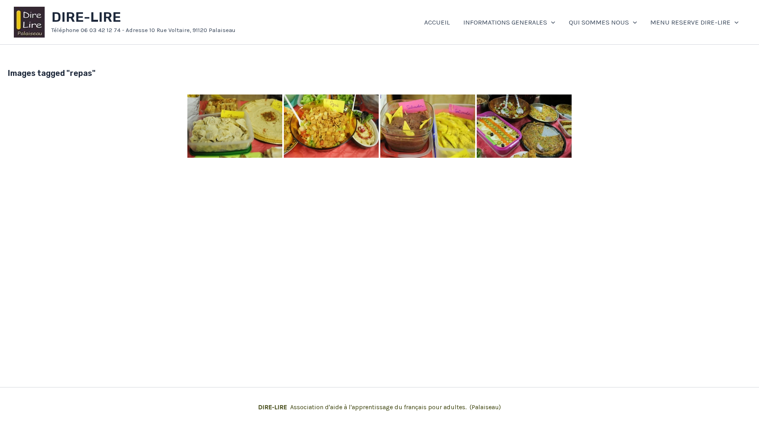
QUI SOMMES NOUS (599, 22)
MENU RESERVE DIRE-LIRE (690, 22)
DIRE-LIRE (86, 17)
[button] (551, 22)
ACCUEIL (437, 22)
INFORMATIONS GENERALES (505, 22)
